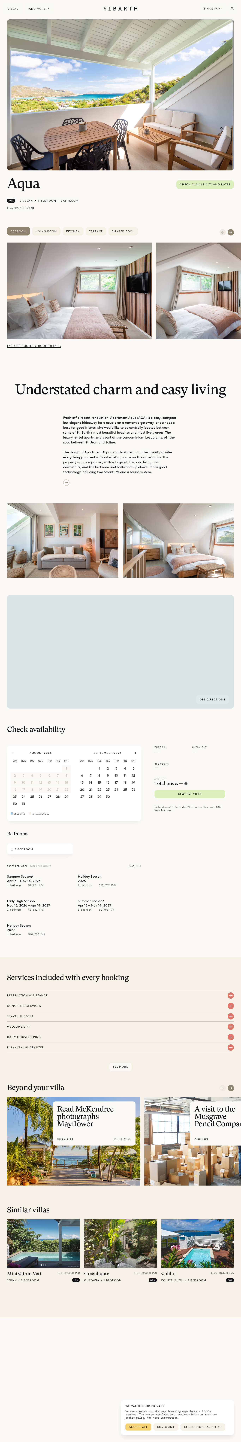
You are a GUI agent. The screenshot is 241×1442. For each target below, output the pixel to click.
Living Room (46, 231)
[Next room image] (231, 232)
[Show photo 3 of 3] (45, 1265)
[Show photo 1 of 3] (41, 1265)
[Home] (120, 8)
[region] (120, 652)
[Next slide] (231, 1088)
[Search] (232, 8)
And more (37, 8)
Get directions (212, 699)
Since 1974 (212, 8)
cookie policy (135, 1417)
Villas (13, 8)
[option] (81, 291)
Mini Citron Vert (24, 1274)
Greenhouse (96, 1274)
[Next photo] (75, 1243)
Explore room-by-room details (34, 346)
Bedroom (18, 231)
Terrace (96, 231)
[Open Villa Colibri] (197, 1243)
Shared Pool (123, 231)
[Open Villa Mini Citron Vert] (43, 1243)
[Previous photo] (12, 1243)
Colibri (168, 1274)
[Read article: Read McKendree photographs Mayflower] (73, 1141)
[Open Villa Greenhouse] (120, 1243)
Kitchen (73, 231)
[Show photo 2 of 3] (43, 1265)
